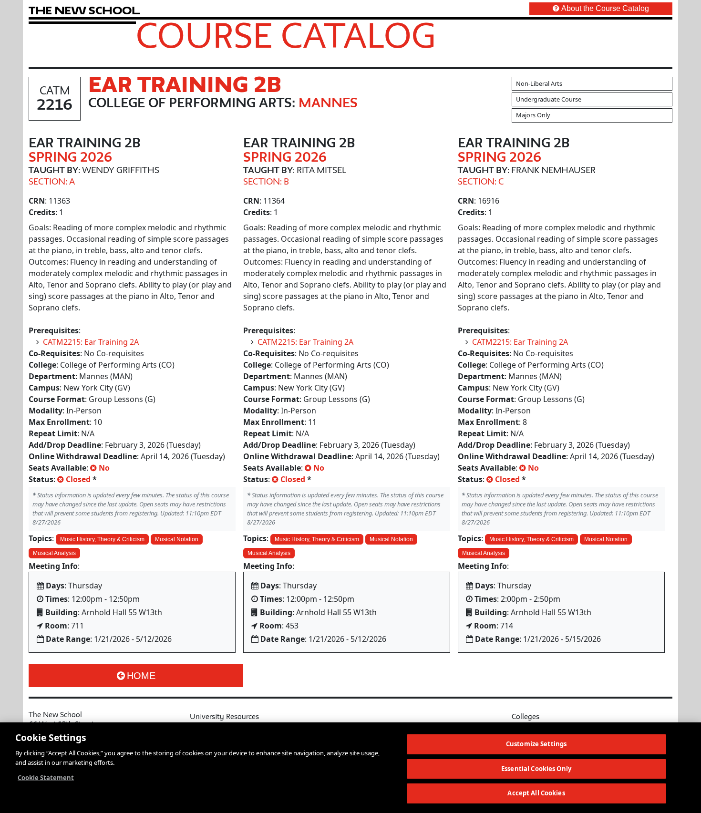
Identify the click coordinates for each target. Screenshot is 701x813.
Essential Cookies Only (536, 768)
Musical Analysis (54, 553)
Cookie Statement (46, 777)
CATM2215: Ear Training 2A (91, 342)
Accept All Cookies (536, 793)
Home (141, 675)
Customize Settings (536, 744)
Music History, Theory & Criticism (102, 539)
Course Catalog (286, 34)
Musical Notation (176, 539)
